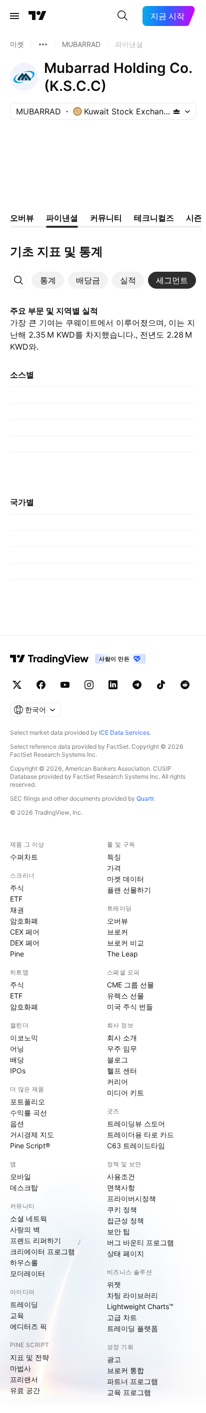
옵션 (17, 1123)
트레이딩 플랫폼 (132, 1328)
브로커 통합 (125, 1370)
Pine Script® (30, 1145)
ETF (16, 899)
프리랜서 (24, 1379)
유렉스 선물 (125, 995)
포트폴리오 (27, 1101)
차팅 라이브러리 (132, 1295)
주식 (17, 888)
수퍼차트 (24, 857)
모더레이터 (27, 1273)
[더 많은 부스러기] (43, 44)
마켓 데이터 (125, 879)
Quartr (145, 798)
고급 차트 (122, 1317)
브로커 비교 (125, 943)
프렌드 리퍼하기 (35, 1240)
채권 (17, 910)
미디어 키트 (125, 1092)
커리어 (117, 1081)
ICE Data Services (124, 732)
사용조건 (121, 1176)
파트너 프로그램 (132, 1381)
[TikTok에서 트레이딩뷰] (161, 685)
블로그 (117, 1059)
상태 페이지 (125, 1253)
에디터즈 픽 (28, 1326)
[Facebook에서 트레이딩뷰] (41, 685)
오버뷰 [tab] (22, 218)
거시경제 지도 (32, 1134)
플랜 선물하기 (129, 890)
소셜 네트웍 (28, 1218)
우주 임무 (122, 1048)
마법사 (20, 1368)
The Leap (122, 953)
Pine (17, 953)
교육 (17, 1315)
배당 (17, 1059)
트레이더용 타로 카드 (140, 1134)
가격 (114, 868)
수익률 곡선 (28, 1112)
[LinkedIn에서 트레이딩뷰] (113, 685)
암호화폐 (24, 921)
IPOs (18, 1070)
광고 (114, 1359)
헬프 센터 (122, 1070)
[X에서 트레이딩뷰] (17, 685)
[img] (176, 111)
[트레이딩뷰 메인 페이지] (37, 16)
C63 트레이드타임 (136, 1145)
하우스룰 (24, 1262)
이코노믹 (24, 1037)
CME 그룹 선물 (130, 984)
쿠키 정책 (122, 1209)
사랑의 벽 (25, 1229)
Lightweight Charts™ (140, 1306)
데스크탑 (24, 1187)
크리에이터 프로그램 (42, 1251)
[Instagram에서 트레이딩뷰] (89, 685)
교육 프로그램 (129, 1392)
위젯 (114, 1284)
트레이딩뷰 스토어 (136, 1123)
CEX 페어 (25, 932)
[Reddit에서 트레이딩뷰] (185, 685)
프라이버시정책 (131, 1198)
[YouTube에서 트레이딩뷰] (65, 685)
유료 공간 (25, 1390)
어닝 (17, 1048)
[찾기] (122, 16)
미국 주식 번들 (130, 1006)
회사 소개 (122, 1037)
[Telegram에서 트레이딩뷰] (137, 685)
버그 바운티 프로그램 (140, 1242)
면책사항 (121, 1187)
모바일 (20, 1176)
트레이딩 (24, 1304)
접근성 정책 (125, 1220)
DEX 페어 (25, 943)
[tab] (48, 280)
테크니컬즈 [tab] (154, 218)
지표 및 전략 (29, 1357)
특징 (114, 857)
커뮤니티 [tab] (106, 218)
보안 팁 (118, 1231)
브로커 (117, 932)
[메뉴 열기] (14, 16)
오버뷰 (117, 921)
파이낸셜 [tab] (62, 218)
